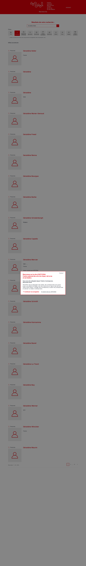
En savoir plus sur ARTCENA (48, 291)
